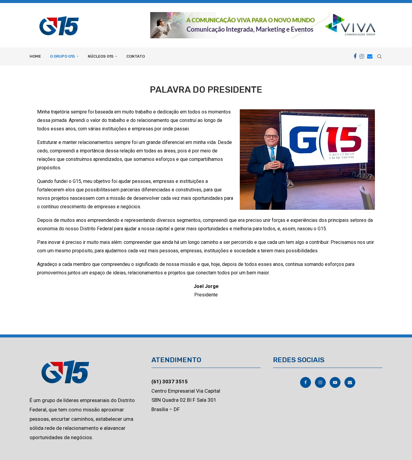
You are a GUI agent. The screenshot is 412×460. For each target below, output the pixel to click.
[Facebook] (355, 56)
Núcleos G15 (100, 56)
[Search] (379, 56)
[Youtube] (335, 382)
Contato (135, 56)
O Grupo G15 (62, 56)
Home (35, 56)
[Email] (369, 56)
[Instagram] (362, 56)
